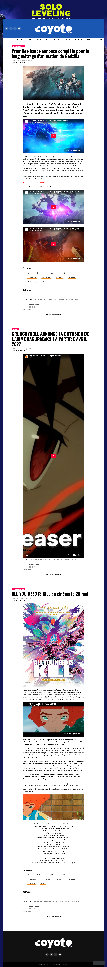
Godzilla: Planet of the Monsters (64, 299)
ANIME (16, 40)
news (62, 559)
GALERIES (46, 40)
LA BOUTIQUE (66, 40)
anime (40, 559)
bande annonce (37, 299)
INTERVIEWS (38, 40)
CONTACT (89, 40)
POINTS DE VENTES (78, 40)
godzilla (50, 299)
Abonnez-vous (99, 963)
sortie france (70, 559)
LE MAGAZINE (56, 40)
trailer (77, 299)
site (27, 104)
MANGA (23, 40)
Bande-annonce (48, 559)
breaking (57, 559)
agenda (35, 559)
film (44, 299)
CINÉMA (30, 40)
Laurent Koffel (19, 62)
